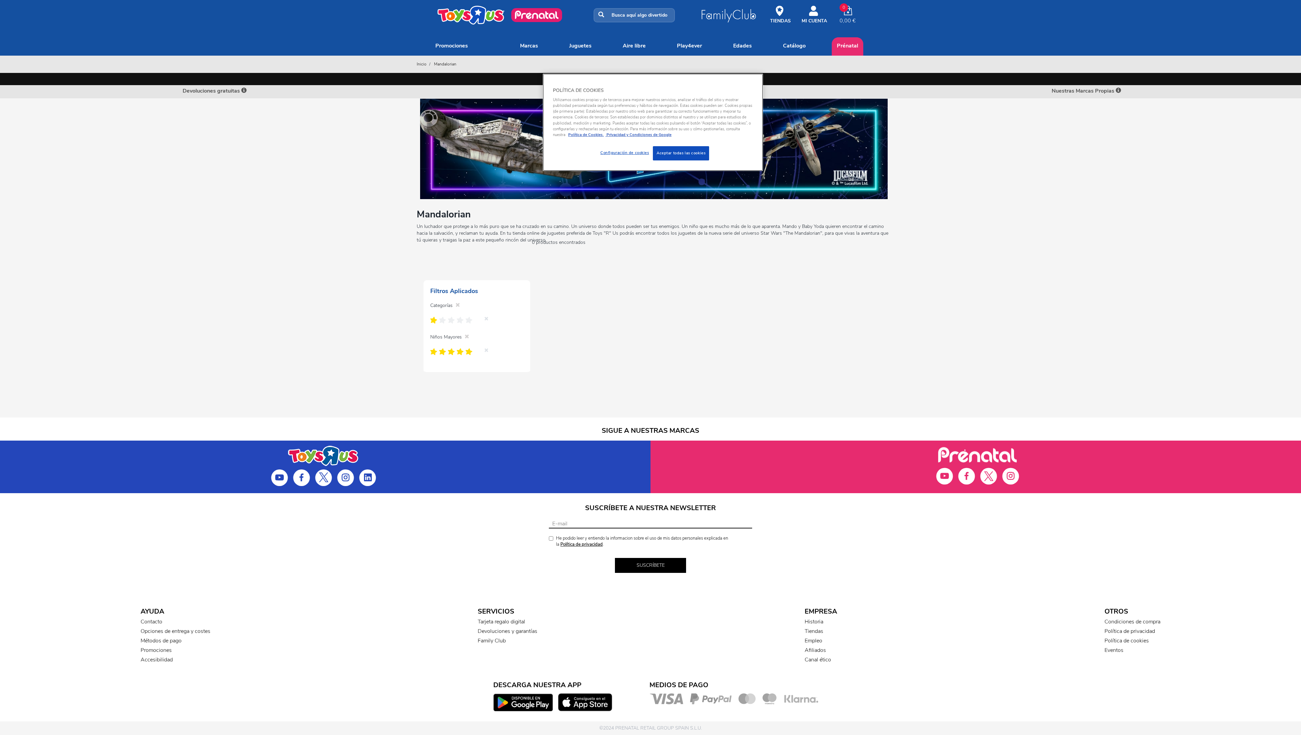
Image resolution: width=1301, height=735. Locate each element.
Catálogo (794, 46)
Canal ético (818, 659)
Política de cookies (1126, 640)
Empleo (813, 640)
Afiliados (815, 650)
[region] (653, 122)
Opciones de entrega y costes (175, 631)
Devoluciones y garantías (507, 631)
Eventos (1113, 650)
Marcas (529, 46)
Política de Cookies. (586, 134)
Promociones (451, 46)
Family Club (492, 640)
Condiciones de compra (1132, 621)
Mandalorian (445, 64)
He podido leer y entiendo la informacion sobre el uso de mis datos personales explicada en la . (642, 541)
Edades (742, 46)
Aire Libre (634, 46)
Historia (814, 621)
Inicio (422, 64)
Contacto (151, 621)
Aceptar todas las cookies (681, 153)
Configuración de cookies (624, 152)
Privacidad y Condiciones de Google (638, 134)
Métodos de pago (161, 640)
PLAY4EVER (689, 46)
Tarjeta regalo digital (501, 621)
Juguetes (580, 46)
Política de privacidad (581, 544)
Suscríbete (651, 565)
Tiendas (814, 631)
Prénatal (847, 46)
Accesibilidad (157, 659)
